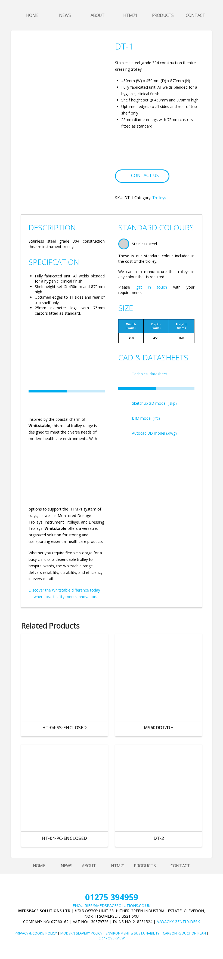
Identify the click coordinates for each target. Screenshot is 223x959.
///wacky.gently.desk (178, 921)
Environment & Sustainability (132, 933)
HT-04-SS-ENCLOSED (64, 727)
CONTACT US (145, 175)
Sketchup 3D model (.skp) (154, 403)
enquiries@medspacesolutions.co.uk (111, 905)
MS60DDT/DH (159, 727)
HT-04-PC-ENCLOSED (64, 838)
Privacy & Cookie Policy (36, 933)
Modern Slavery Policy (81, 933)
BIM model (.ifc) (146, 418)
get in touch (151, 287)
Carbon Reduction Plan (184, 933)
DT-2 (158, 838)
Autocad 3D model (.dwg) (154, 433)
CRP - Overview (111, 938)
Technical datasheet (149, 373)
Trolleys (159, 197)
